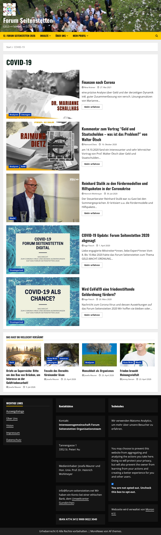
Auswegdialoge (15, 411)
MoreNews (96, 531)
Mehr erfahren (93, 107)
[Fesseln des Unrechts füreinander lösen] (61, 354)
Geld (23, 166)
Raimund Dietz (90, 144)
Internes (64, 358)
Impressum (13, 433)
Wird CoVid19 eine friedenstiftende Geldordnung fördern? (42, 301)
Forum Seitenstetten (28, 20)
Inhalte (44, 36)
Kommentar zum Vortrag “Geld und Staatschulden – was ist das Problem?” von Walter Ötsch (42, 146)
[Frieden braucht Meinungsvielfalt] (137, 354)
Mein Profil (79, 36)
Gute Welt (52, 358)
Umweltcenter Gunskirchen (74, 500)
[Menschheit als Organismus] (99, 354)
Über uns (61, 36)
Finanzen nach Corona (42, 94)
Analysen (14, 114)
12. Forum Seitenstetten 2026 (19, 36)
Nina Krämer (89, 87)
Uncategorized (16, 270)
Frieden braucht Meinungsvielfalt (129, 373)
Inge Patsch (89, 245)
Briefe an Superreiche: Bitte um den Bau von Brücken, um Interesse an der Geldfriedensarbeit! (23, 377)
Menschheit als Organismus (98, 371)
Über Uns (12, 418)
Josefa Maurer (15, 387)
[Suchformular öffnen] (156, 36)
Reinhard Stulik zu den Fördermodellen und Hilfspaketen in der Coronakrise (42, 198)
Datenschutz (13, 440)
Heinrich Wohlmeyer (93, 193)
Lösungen (25, 114)
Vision (10, 425)
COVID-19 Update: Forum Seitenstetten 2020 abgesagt (42, 249)
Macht (13, 218)
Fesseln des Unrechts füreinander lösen (56, 373)
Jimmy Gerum (128, 379)
